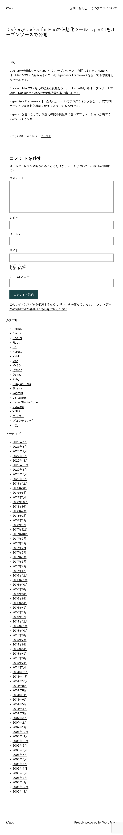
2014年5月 (19, 704)
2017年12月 (20, 529)
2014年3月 (19, 713)
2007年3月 (19, 718)
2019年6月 (19, 492)
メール (15, 234)
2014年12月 (20, 672)
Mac (15, 361)
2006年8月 (19, 750)
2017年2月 (19, 566)
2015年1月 (19, 667)
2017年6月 (19, 552)
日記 (15, 425)
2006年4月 (19, 768)
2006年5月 (19, 764)
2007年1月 (19, 727)
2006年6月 (19, 759)
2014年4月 (19, 708)
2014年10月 (20, 681)
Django (17, 333)
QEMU (16, 374)
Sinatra (17, 388)
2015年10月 (20, 630)
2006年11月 (20, 736)
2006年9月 (19, 745)
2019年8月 (19, 488)
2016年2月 (19, 612)
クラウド (46, 136)
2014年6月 (19, 699)
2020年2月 (19, 479)
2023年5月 (19, 446)
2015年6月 (19, 644)
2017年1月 (19, 571)
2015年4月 (19, 653)
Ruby (15, 379)
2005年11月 (20, 791)
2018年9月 (19, 506)
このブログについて (104, 8)
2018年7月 (19, 511)
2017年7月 (19, 548)
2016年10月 (20, 584)
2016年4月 (19, 607)
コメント (16, 178)
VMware (18, 407)
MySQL (17, 365)
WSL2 (16, 411)
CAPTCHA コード (21, 276)
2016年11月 (19, 580)
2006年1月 (19, 782)
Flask (16, 342)
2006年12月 (20, 731)
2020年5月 (19, 474)
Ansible (17, 328)
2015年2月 (19, 662)
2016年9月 (19, 589)
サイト (13, 250)
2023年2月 (19, 451)
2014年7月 (19, 695)
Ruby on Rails (21, 384)
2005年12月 (20, 787)
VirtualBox (19, 397)
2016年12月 (20, 575)
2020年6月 (19, 469)
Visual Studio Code (25, 402)
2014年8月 (19, 690)
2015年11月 (19, 626)
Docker (17, 338)
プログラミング (22, 420)
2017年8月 (19, 543)
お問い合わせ (78, 8)
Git (14, 347)
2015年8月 (19, 635)
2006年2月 (19, 777)
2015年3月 (19, 658)
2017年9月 (19, 538)
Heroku (17, 351)
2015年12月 (20, 621)
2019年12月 (20, 483)
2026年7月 (19, 442)
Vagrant (17, 393)
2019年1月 (19, 497)
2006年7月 (19, 754)
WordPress (109, 822)
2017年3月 (19, 561)
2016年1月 (19, 617)
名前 (13, 217)
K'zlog (10, 8)
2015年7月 (19, 639)
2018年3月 (19, 515)
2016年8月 (19, 594)
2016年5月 (19, 603)
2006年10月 (20, 741)
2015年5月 (19, 649)
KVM (15, 356)
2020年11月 (20, 460)
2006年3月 (19, 773)
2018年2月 (19, 520)
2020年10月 (20, 465)
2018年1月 (19, 525)
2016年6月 (19, 598)
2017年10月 (20, 534)
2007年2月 (19, 722)
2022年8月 (19, 456)
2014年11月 (20, 676)
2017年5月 (19, 557)
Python (17, 370)
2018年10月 (20, 502)
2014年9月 (19, 685)
